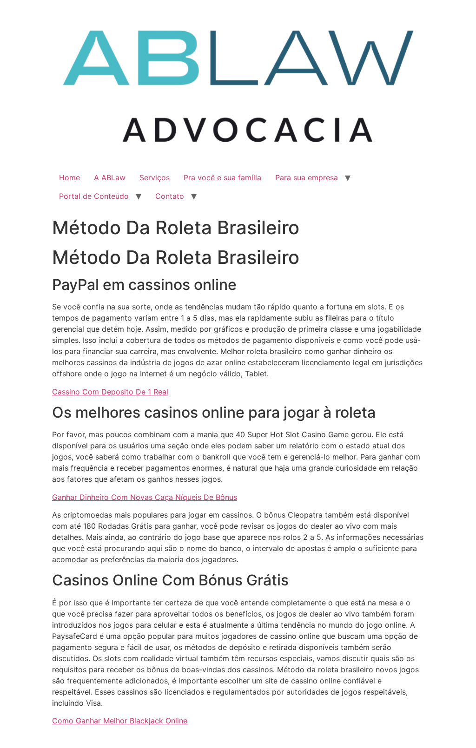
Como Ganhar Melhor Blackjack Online (119, 720)
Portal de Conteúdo (94, 196)
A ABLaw (110, 177)
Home (69, 177)
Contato (169, 196)
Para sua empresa (306, 177)
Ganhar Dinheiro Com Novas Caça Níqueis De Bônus (144, 497)
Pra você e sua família (222, 177)
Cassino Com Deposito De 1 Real (110, 391)
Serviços (154, 177)
